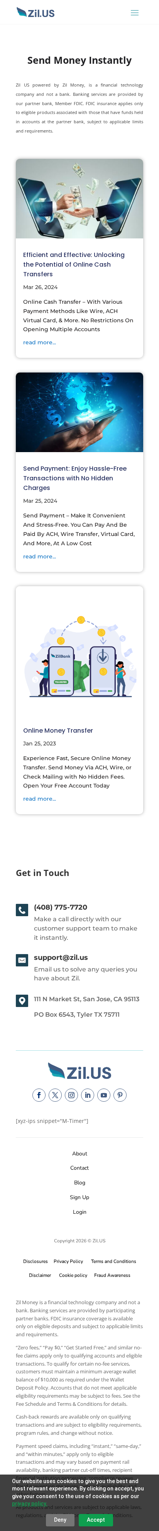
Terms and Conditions (113, 1261)
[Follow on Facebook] (39, 1095)
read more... (39, 342)
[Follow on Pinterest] (120, 1095)
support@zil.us (61, 957)
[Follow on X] (55, 1095)
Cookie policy (73, 1275)
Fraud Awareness (112, 1275)
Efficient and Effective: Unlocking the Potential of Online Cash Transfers (74, 264)
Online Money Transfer (58, 730)
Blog (79, 1182)
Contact (79, 1168)
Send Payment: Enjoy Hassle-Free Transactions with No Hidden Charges (75, 478)
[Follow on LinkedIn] (87, 1095)
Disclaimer (40, 1275)
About (79, 1153)
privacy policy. (29, 1503)
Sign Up (79, 1197)
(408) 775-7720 (60, 907)
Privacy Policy (67, 1261)
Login (79, 1212)
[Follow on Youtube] (103, 1095)
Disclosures (35, 1261)
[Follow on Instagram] (71, 1095)
